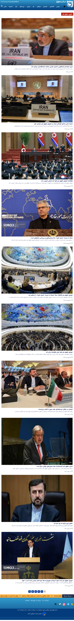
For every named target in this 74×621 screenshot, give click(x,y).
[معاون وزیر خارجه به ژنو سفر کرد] (37, 498)
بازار (16, 7)
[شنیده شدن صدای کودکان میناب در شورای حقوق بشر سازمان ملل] (37, 98)
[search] (2, 6)
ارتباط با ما (45, 600)
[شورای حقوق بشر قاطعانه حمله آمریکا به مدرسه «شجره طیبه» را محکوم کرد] (37, 270)
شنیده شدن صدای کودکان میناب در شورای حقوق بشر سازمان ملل (53, 124)
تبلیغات (27, 600)
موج (43, 610)
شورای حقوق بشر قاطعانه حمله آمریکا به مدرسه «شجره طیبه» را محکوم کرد (51, 295)
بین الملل (22, 7)
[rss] (72, 604)
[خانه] (64, 10)
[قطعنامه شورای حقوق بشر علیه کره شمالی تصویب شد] (37, 155)
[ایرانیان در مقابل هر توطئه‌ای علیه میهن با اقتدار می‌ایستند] (37, 384)
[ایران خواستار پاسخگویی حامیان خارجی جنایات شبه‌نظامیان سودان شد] (37, 41)
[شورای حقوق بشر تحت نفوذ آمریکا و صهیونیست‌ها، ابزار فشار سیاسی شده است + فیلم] (37, 555)
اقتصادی (52, 7)
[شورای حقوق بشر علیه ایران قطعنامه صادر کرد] (37, 327)
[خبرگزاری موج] (70, 4)
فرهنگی (39, 7)
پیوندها (32, 600)
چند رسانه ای (57, 14)
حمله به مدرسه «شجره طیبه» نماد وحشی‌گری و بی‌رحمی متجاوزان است (52, 238)
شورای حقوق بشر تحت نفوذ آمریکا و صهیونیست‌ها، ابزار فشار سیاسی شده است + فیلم (47, 580)
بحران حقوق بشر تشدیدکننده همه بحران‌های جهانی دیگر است (55, 466)
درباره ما (38, 600)
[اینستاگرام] (64, 604)
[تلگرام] (68, 604)
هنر (34, 7)
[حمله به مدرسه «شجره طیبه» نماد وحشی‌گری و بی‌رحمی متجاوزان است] (37, 212)
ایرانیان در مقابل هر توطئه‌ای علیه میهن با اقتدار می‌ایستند (55, 409)
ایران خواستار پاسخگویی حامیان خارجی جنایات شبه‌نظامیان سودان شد (52, 67)
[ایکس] (55, 604)
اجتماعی (45, 7)
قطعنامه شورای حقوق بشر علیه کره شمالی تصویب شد (57, 181)
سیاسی (58, 7)
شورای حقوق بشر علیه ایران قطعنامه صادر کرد (59, 352)
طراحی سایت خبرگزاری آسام (35, 614)
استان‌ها (11, 7)
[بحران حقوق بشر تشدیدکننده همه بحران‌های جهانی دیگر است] (37, 441)
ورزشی (28, 7)
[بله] (59, 604)
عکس (5, 7)
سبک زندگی (49, 14)
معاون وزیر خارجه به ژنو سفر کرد (63, 523)
